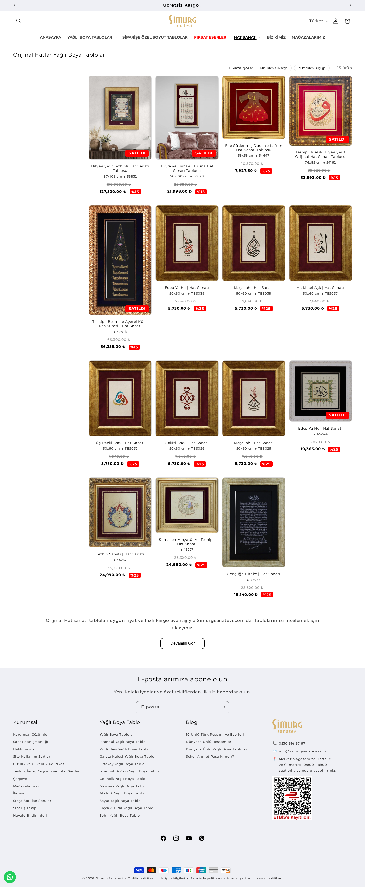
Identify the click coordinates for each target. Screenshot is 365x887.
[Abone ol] (223, 707)
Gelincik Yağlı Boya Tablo (122, 779)
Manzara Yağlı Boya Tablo (123, 786)
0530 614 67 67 (292, 743)
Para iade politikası (206, 878)
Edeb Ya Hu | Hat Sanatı (187, 288)
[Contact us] (10, 877)
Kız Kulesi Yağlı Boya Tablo (124, 749)
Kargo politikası (269, 878)
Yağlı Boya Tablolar (117, 734)
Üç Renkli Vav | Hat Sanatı (120, 443)
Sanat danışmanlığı (30, 742)
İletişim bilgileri (172, 878)
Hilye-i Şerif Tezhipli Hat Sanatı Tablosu (120, 168)
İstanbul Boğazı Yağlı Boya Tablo (129, 771)
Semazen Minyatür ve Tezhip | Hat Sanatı (187, 542)
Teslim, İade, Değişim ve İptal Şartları (47, 771)
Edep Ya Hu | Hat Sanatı (320, 428)
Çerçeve (20, 779)
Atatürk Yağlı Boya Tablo (122, 793)
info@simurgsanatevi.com (302, 751)
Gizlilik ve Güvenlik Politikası (39, 764)
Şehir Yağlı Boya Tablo (120, 815)
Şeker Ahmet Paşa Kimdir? (210, 756)
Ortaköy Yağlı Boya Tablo (122, 764)
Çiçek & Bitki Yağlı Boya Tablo (126, 808)
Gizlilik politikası (141, 878)
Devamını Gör (182, 643)
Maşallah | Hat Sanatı (253, 288)
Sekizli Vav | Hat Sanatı (186, 443)
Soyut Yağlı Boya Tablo (120, 801)
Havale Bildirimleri (30, 815)
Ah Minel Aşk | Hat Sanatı (320, 288)
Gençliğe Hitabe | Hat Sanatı (253, 574)
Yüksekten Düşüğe (312, 68)
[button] (19, 21)
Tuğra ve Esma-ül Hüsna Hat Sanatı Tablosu (187, 168)
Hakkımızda (24, 749)
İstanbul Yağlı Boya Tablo (123, 742)
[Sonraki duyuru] (350, 5)
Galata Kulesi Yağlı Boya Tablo (127, 756)
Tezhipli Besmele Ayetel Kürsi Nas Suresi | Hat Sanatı (120, 324)
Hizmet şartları (239, 878)
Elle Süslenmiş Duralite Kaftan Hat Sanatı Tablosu (253, 148)
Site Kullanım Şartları (32, 756)
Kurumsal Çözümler (31, 734)
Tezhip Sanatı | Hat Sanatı (120, 554)
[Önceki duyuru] (14, 5)
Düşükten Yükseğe (273, 68)
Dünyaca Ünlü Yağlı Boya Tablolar (216, 749)
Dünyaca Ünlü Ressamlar (208, 742)
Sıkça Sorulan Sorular (32, 801)
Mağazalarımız (26, 786)
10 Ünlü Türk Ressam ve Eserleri (215, 734)
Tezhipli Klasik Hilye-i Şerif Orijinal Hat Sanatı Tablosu (320, 154)
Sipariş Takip (24, 808)
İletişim (20, 793)
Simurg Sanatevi (109, 878)
